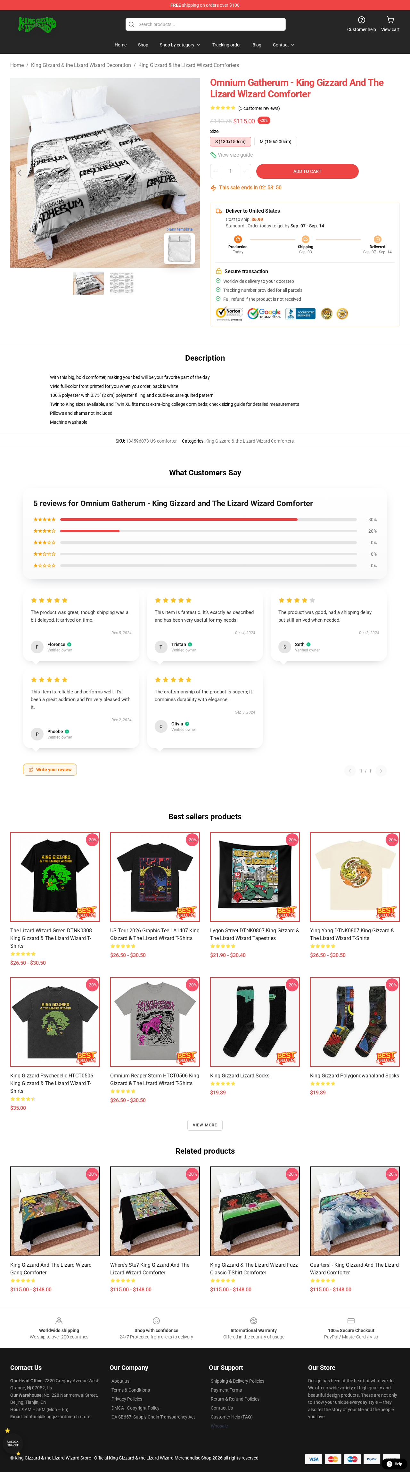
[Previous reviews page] (350, 771)
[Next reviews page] (381, 771)
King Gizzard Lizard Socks (239, 1076)
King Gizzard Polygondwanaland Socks (354, 1076)
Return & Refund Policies (235, 1399)
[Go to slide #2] (121, 283)
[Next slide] (190, 173)
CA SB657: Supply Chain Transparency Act (153, 1416)
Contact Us (222, 1408)
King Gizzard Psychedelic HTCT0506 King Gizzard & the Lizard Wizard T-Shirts (51, 1083)
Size (214, 131)
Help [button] (398, 1464)
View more (205, 1125)
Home (17, 65)
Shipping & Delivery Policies (237, 1381)
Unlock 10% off (13, 1443)
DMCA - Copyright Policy (135, 1408)
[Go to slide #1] (88, 283)
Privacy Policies (126, 1399)
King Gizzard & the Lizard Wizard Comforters (188, 65)
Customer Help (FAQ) (232, 1416)
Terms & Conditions (130, 1390)
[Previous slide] (20, 173)
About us (120, 1381)
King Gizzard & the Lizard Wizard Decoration (81, 65)
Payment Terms (226, 1390)
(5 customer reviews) (259, 108)
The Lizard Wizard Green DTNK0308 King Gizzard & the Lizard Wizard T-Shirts (51, 938)
